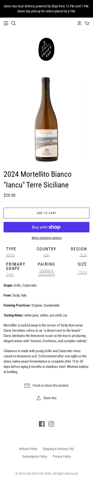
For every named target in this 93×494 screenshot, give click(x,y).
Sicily (83, 255)
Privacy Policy (62, 456)
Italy (46, 255)
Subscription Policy (34, 456)
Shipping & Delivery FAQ (58, 449)
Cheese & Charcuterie (46, 272)
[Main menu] (6, 23)
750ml (82, 272)
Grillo (10, 274)
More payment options (47, 238)
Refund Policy (28, 449)
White (10, 255)
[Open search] (13, 23)
